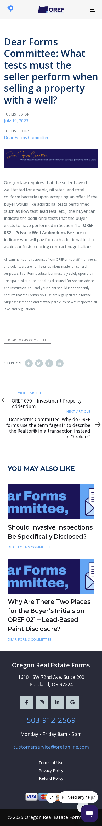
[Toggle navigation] (80, 10)
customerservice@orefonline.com (51, 747)
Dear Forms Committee (26, 137)
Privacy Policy (51, 770)
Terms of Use (51, 762)
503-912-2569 (51, 720)
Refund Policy (51, 778)
